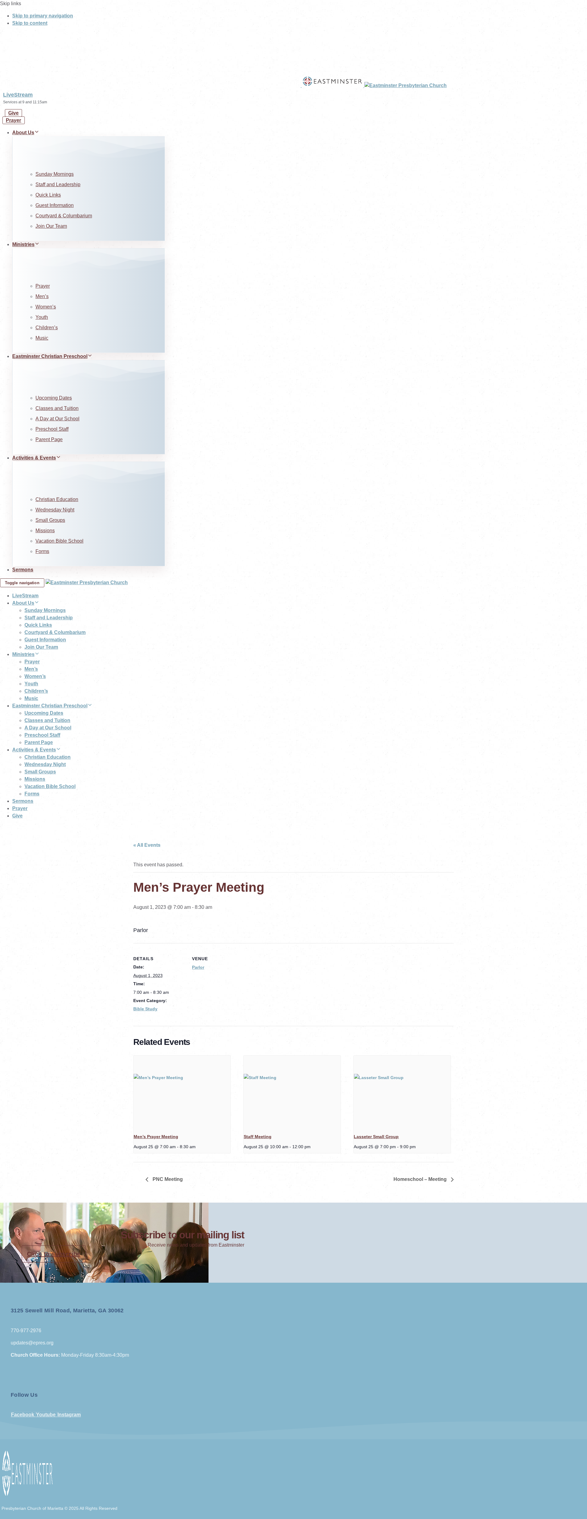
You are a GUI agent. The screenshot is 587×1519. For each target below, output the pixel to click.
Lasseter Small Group (376, 1136)
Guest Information (54, 205)
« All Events (147, 845)
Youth (41, 317)
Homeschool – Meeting (420, 1179)
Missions (45, 530)
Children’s (46, 327)
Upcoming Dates (53, 397)
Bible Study (145, 1008)
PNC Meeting (167, 1179)
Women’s (45, 306)
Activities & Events (34, 457)
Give (17, 815)
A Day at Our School (57, 418)
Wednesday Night (54, 509)
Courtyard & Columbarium (63, 215)
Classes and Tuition (57, 408)
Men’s (42, 296)
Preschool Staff (51, 429)
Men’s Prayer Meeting (156, 1136)
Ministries (23, 244)
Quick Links (48, 194)
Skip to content (29, 23)
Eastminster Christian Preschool (49, 356)
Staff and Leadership (57, 184)
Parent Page (49, 439)
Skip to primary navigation (42, 15)
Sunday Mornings (54, 174)
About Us (23, 132)
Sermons (22, 569)
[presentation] (182, 1092)
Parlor (198, 967)
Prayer (42, 286)
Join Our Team (51, 226)
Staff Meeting (257, 1136)
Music (41, 338)
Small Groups (50, 520)
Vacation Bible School (59, 541)
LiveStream (18, 95)
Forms (42, 551)
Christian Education (56, 499)
